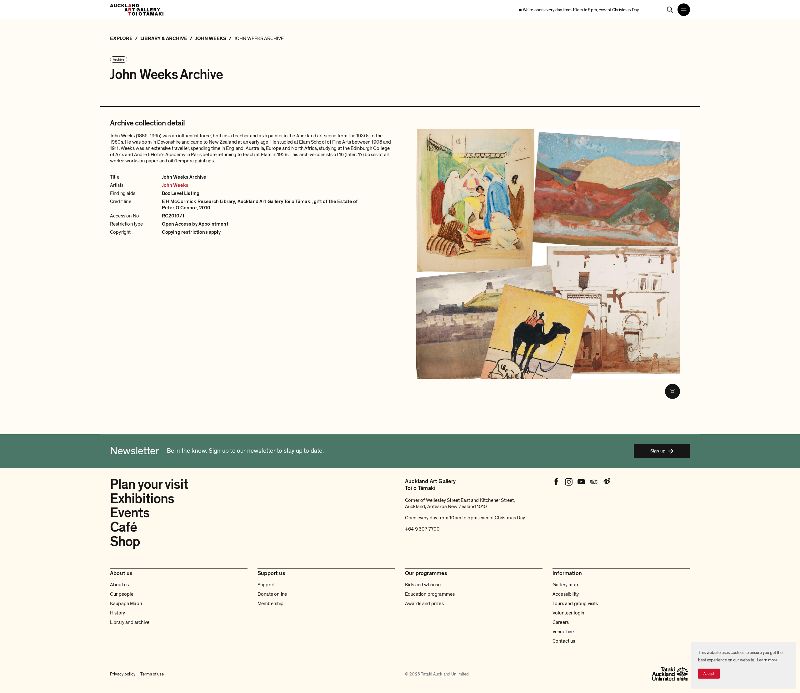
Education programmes (430, 594)
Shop (125, 541)
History (117, 612)
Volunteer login (568, 612)
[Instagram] (568, 482)
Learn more (767, 660)
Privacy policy (122, 674)
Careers (560, 622)
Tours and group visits (575, 603)
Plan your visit (149, 484)
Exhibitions (142, 499)
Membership (271, 603)
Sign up (657, 451)
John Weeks (175, 185)
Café (123, 527)
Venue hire (563, 631)
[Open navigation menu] (684, 9)
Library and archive (129, 622)
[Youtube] (581, 482)
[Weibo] (606, 482)
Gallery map (565, 584)
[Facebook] (556, 482)
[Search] (670, 9)
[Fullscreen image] (672, 391)
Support (266, 584)
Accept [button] (708, 673)
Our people (122, 594)
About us (119, 584)
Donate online (272, 594)
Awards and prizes (424, 603)
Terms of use (152, 674)
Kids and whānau (423, 584)
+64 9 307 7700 (422, 529)
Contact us (563, 641)
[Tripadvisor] (594, 482)
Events (129, 513)
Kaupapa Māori (126, 603)
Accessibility (565, 594)
